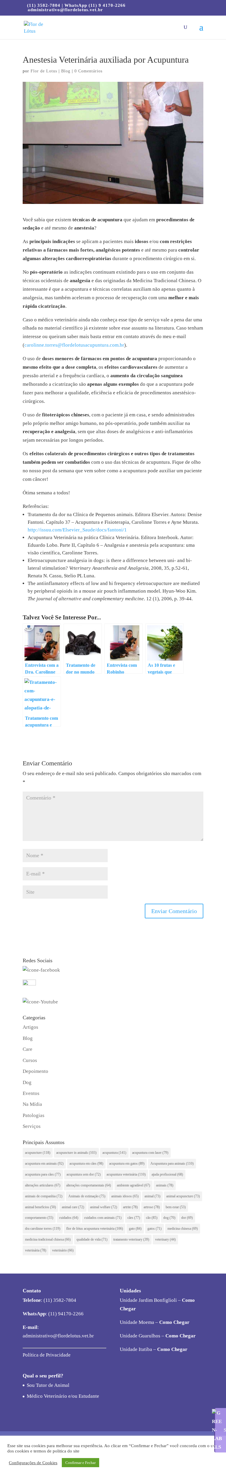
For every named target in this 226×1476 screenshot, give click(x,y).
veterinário (63, 1250)
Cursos (30, 1060)
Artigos (30, 1027)
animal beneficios (40, 1207)
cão (151, 1218)
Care (27, 1049)
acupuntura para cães (43, 1174)
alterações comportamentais (88, 1185)
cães (133, 1218)
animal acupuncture (183, 1196)
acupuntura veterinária (126, 1174)
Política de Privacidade (47, 1355)
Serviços (32, 1126)
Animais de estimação (86, 1196)
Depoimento (35, 1071)
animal (152, 1196)
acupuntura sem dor (84, 1174)
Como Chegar (174, 1322)
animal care (73, 1207)
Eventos (31, 1093)
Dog (27, 1082)
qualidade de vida (92, 1239)
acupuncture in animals (76, 1153)
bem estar (176, 1207)
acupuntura (114, 1153)
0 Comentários (88, 71)
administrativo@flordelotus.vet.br (58, 1336)
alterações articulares (42, 1185)
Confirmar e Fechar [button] (80, 1462)
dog (169, 1218)
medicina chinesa (182, 1228)
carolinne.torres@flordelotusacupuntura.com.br (74, 345)
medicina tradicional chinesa (48, 1239)
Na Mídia (32, 1104)
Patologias (33, 1115)
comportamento (39, 1218)
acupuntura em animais (44, 1163)
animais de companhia (43, 1196)
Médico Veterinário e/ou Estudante (63, 1396)
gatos (154, 1228)
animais (164, 1185)
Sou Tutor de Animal (48, 1385)
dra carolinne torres (42, 1228)
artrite (130, 1207)
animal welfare (103, 1207)
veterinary (165, 1239)
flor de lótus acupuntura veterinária (94, 1228)
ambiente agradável (133, 1185)
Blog (65, 71)
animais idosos (125, 1196)
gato (135, 1228)
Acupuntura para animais (172, 1163)
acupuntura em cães (86, 1163)
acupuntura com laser (150, 1153)
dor (187, 1218)
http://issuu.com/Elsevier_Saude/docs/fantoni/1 (77, 530)
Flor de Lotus (44, 71)
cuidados (68, 1218)
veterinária (35, 1250)
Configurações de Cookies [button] (33, 1462)
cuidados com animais (103, 1218)
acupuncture (37, 1153)
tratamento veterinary (131, 1239)
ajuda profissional (167, 1174)
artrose (152, 1207)
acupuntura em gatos (126, 1163)
